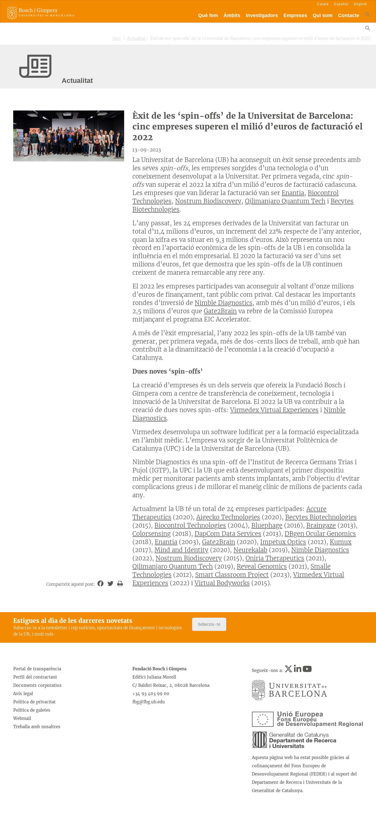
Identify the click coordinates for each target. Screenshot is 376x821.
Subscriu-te (209, 624)
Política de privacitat (34, 701)
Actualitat (136, 38)
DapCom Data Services (228, 534)
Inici (117, 38)
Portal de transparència (37, 668)
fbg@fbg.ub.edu (148, 701)
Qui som (323, 15)
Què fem (208, 15)
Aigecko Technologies (228, 517)
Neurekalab (250, 550)
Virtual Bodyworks (222, 583)
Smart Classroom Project (232, 575)
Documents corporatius (37, 685)
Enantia (293, 193)
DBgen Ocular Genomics (320, 534)
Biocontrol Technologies (190, 525)
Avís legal (23, 693)
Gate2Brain (220, 311)
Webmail (22, 718)
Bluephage (266, 525)
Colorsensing (151, 534)
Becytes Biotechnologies (321, 517)
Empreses (295, 15)
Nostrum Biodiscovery (208, 201)
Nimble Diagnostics (223, 303)
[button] (367, 15)
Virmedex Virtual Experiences (274, 410)
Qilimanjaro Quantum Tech (285, 201)
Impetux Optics (283, 542)
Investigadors (262, 15)
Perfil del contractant (35, 677)
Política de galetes (31, 710)
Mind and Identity (181, 550)
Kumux (341, 542)
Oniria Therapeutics (275, 558)
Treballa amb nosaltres (36, 726)
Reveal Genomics (262, 566)
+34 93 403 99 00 (150, 693)
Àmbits (232, 15)
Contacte (348, 15)
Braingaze (321, 525)
